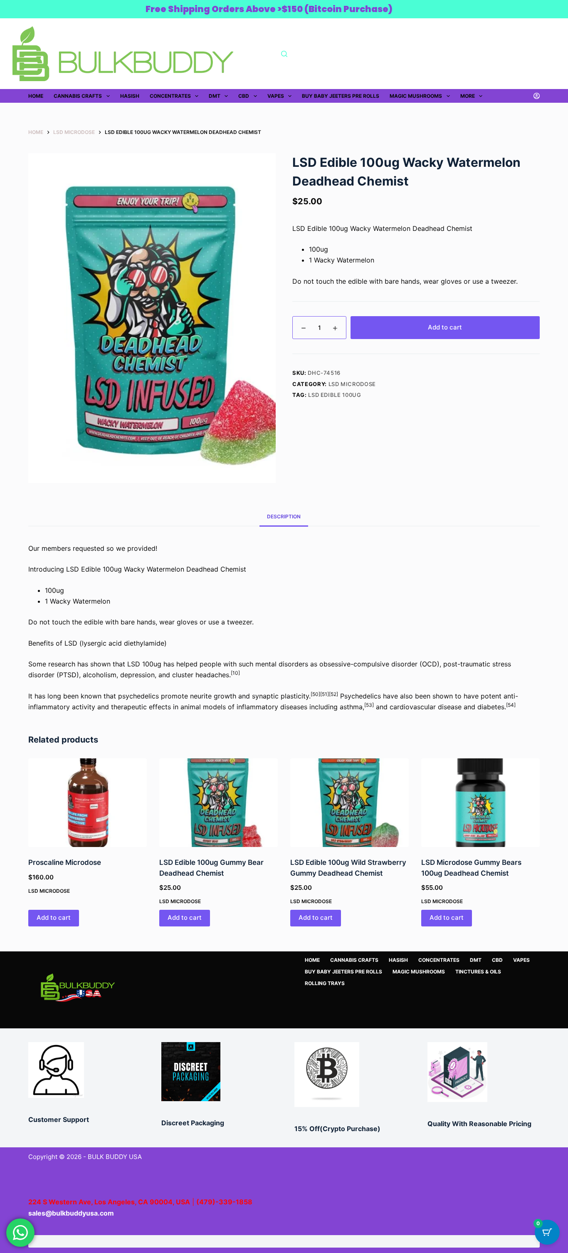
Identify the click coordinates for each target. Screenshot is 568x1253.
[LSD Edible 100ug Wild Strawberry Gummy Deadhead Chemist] (349, 802)
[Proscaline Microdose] (87, 802)
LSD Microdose (352, 384)
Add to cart (445, 327)
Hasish (129, 96)
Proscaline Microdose (64, 862)
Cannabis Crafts (78, 96)
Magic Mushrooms (416, 96)
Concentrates (170, 96)
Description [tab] (284, 516)
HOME (35, 96)
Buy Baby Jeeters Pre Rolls (340, 96)
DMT (214, 96)
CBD (243, 96)
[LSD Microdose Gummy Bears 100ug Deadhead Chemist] (480, 802)
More (467, 96)
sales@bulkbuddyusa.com (71, 1213)
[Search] (284, 54)
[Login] (536, 96)
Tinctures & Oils (478, 971)
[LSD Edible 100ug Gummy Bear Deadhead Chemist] (218, 802)
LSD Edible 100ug (334, 394)
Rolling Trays (325, 983)
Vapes (275, 96)
